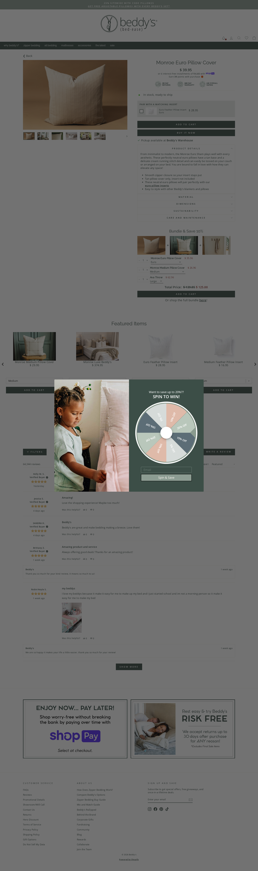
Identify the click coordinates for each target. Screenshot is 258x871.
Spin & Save (166, 478)
